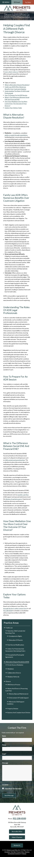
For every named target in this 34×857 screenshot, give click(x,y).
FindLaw (24, 853)
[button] (5, 2)
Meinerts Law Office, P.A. (13, 850)
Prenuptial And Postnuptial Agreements (14, 656)
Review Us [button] (17, 845)
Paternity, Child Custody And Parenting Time (15, 632)
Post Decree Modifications (15, 645)
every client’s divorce (11, 72)
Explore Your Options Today (13, 108)
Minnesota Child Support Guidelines (15, 703)
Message (5, 763)
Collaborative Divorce (14, 673)
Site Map (13, 852)
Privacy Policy (20, 852)
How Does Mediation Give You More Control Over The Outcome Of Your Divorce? (16, 104)
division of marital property (14, 499)
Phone (4, 745)
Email (4, 754)
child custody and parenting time (15, 460)
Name (4, 736)
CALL (29, 2)
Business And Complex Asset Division (18, 712)
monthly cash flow (23, 495)
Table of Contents (10, 83)
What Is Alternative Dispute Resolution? (17, 85)
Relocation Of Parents (16, 640)
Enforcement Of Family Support (19, 698)
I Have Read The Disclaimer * (14, 789)
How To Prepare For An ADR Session (16, 95)
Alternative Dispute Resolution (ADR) (17, 662)
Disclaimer (5, 784)
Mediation (10, 669)
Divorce (8, 681)
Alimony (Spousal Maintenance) (18, 694)
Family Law (9, 628)
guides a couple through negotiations (16, 135)
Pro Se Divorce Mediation (15, 665)
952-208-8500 (7, 610)
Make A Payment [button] (17, 837)
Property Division (12, 708)
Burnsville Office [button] (17, 831)
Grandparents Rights (15, 636)
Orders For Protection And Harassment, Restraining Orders (15, 650)
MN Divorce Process (13, 684)
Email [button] (18, 2)
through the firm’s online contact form (15, 608)
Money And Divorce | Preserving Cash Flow (16, 690)
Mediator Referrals (13, 677)
